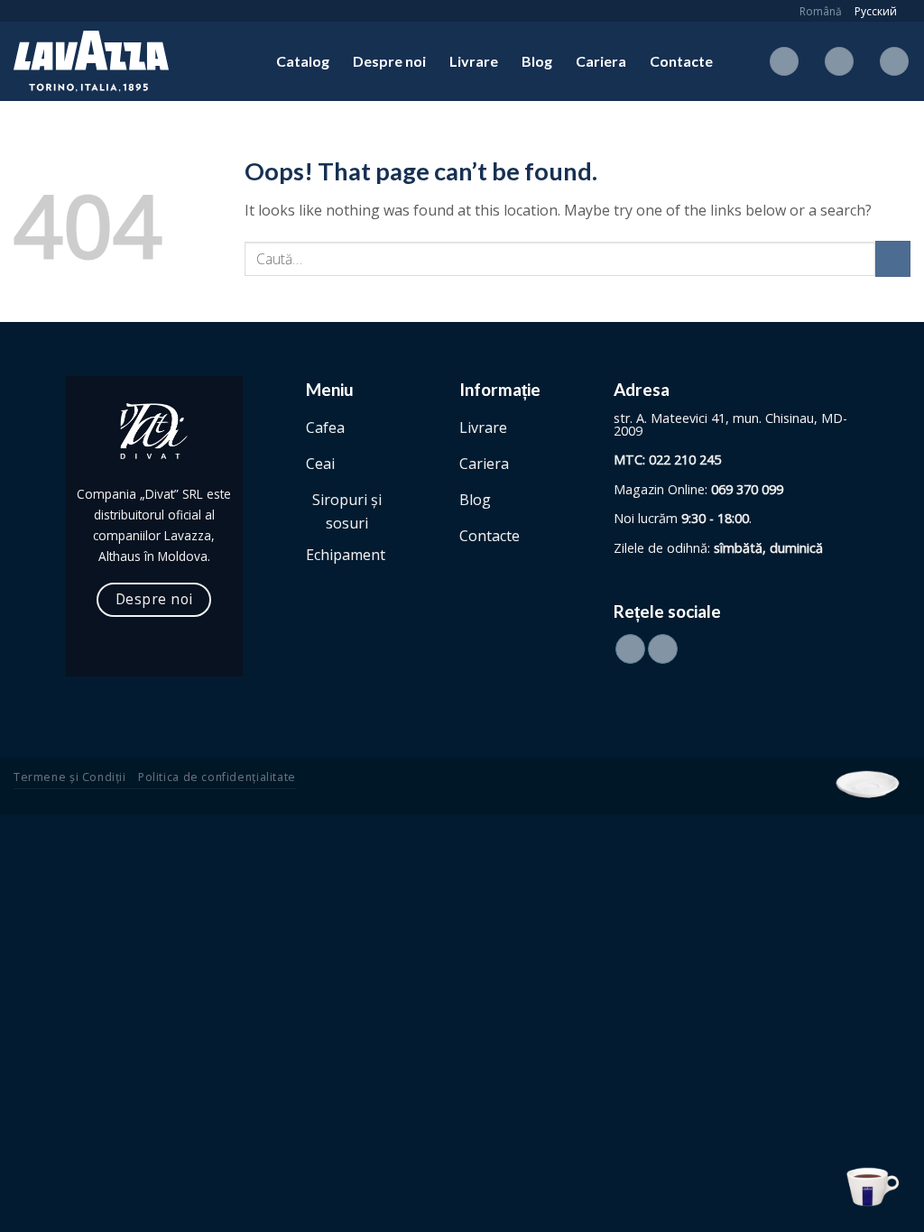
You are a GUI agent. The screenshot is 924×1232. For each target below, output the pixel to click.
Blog (537, 60)
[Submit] (892, 258)
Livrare (473, 60)
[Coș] (894, 62)
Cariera (601, 60)
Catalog (302, 60)
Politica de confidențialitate (217, 777)
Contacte (681, 60)
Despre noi (389, 60)
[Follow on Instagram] (663, 649)
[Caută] (784, 62)
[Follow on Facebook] (630, 649)
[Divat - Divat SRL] (104, 61)
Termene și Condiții (70, 777)
